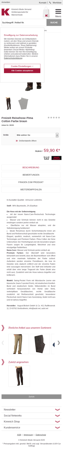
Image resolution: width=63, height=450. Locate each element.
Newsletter (9, 409)
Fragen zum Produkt (31, 182)
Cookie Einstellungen (21, 66)
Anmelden (6, 2)
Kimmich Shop (12, 421)
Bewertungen (31, 175)
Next (58, 343)
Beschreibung (30, 167)
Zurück (31, 397)
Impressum (28, 435)
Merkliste (57, 3)
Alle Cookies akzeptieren (22, 71)
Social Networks (13, 415)
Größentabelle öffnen (28, 141)
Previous (3, 343)
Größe (6, 135)
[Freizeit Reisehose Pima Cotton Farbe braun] (8, 103)
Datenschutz (41, 435)
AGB (19, 435)
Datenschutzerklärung (13, 58)
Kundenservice (12, 427)
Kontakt (42, 3)
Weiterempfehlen (31, 189)
